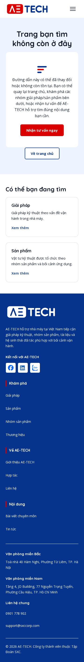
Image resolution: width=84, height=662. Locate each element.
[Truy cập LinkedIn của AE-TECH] (23, 368)
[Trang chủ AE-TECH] (31, 312)
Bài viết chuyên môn (21, 516)
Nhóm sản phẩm (18, 421)
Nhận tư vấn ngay (42, 130)
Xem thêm (20, 227)
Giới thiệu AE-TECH (20, 462)
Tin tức (11, 529)
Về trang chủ (42, 153)
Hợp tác (12, 475)
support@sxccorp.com (22, 625)
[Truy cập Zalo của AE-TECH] (35, 368)
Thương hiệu (15, 434)
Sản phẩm (21, 250)
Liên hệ (11, 488)
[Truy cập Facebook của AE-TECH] (11, 368)
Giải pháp (20, 205)
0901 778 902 (16, 613)
